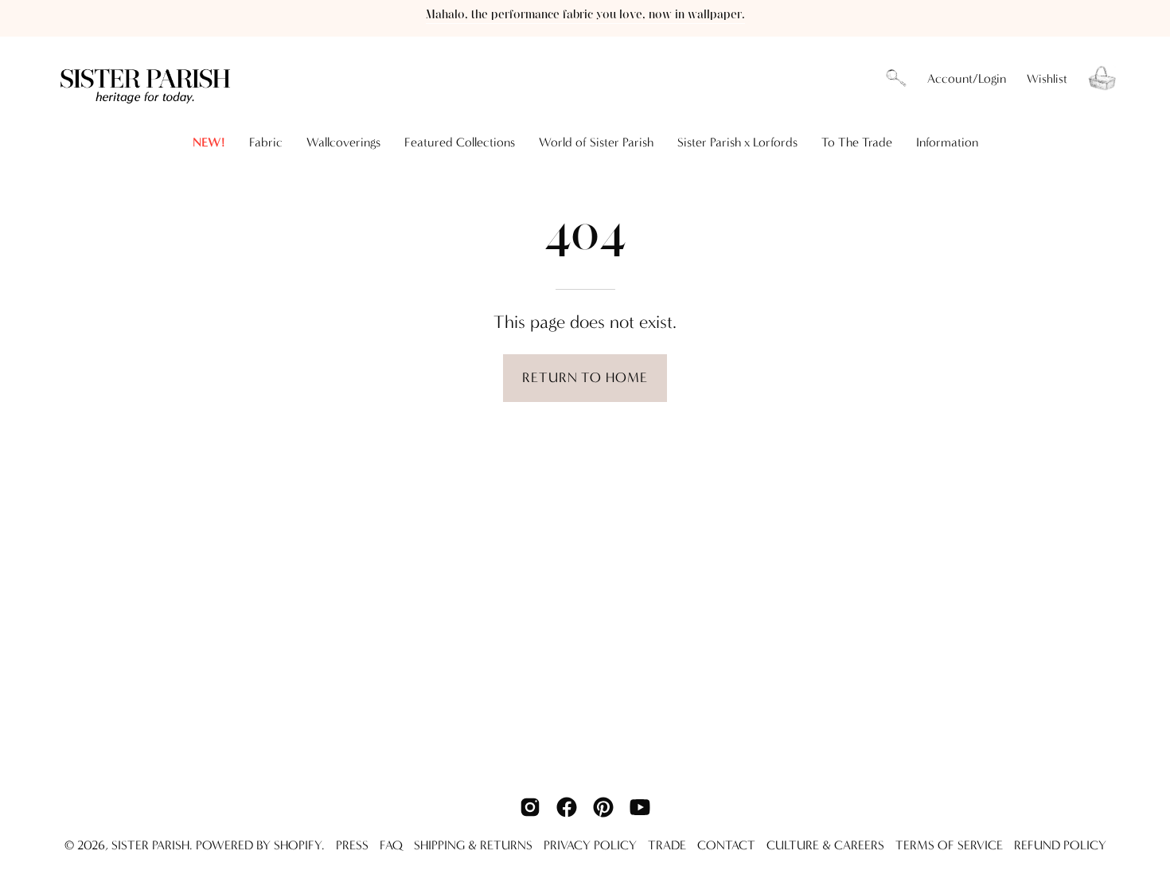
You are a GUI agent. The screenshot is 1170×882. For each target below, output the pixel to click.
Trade (667, 845)
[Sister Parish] (147, 78)
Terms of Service (949, 845)
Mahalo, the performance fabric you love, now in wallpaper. (585, 15)
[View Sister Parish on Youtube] (640, 807)
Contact (726, 845)
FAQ (391, 845)
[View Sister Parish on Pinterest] (603, 807)
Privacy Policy (590, 845)
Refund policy (1060, 845)
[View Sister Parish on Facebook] (567, 807)
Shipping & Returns (473, 845)
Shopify (298, 845)
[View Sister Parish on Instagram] (530, 807)
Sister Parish (150, 845)
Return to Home (584, 377)
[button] (896, 79)
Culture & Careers (825, 845)
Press (352, 845)
